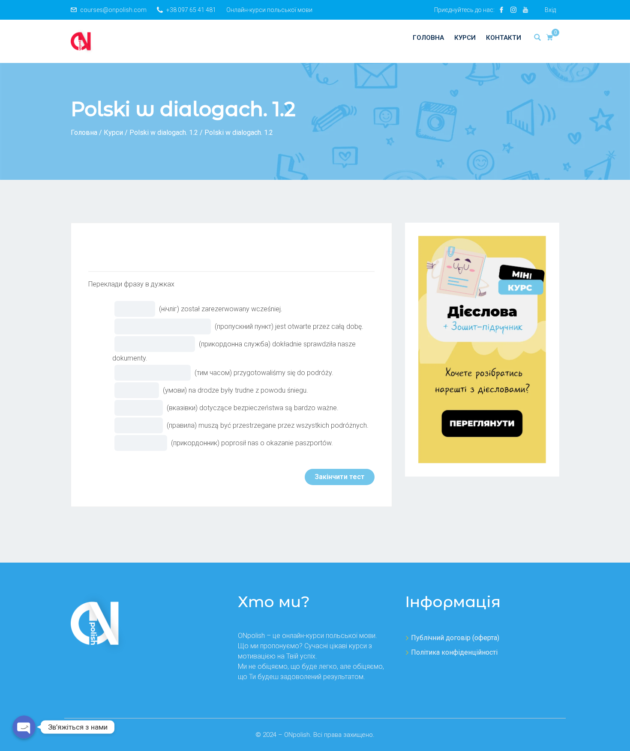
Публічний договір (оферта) (455, 638)
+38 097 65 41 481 (191, 9)
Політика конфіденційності (454, 652)
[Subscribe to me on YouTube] (525, 9)
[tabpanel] (231, 246)
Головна (428, 38)
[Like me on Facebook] (501, 9)
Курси (465, 38)
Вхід (550, 9)
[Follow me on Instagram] (513, 9)
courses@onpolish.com (113, 9)
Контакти (503, 38)
